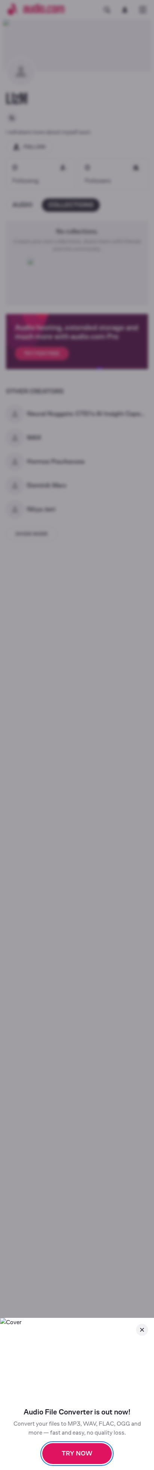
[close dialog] (142, 1330)
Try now (77, 1453)
